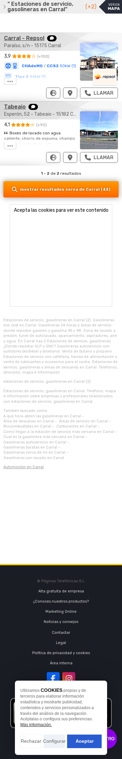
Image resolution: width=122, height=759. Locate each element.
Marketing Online (61, 611)
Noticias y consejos (61, 622)
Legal (61, 643)
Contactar (61, 632)
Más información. (36, 724)
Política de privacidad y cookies (61, 653)
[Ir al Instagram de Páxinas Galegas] (68, 678)
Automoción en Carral (23, 467)
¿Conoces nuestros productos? (61, 601)
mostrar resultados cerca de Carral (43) (65, 189)
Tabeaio (15, 106)
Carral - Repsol (24, 38)
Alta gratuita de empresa (61, 591)
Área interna (61, 663)
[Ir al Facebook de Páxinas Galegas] (53, 678)
